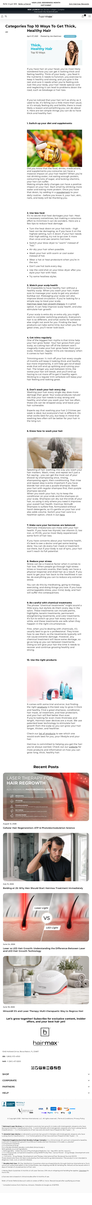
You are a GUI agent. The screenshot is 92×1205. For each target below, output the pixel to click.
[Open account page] (2, 16)
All (6, 32)
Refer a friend (24, 4)
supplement (63, 192)
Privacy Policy (79, 1118)
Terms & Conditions (65, 1118)
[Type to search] (6, 16)
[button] (89, 16)
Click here (82, 1170)
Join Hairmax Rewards (79, 4)
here (62, 514)
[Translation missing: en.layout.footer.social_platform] (32, 1067)
